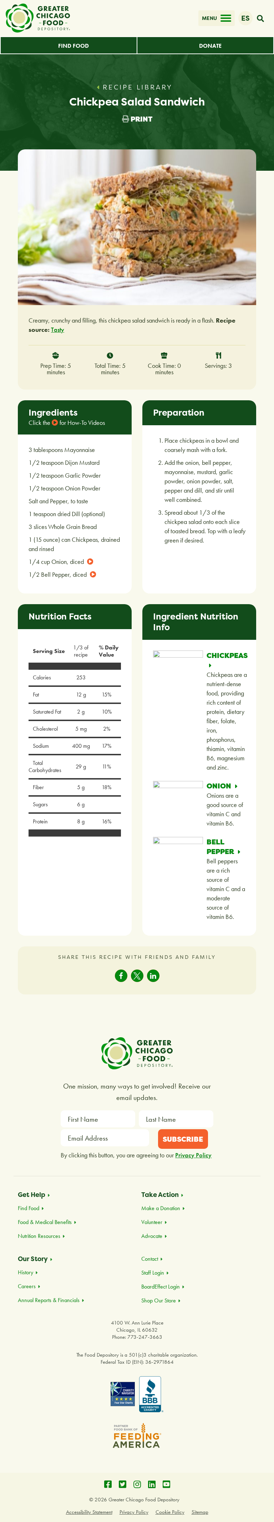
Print (140, 119)
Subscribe (183, 1139)
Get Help (31, 1195)
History (25, 1272)
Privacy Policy (193, 1155)
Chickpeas (227, 655)
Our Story (33, 1259)
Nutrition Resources (39, 1236)
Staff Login (152, 1272)
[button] (121, 976)
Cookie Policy (170, 1512)
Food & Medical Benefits (45, 1222)
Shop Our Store (158, 1300)
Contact (149, 1259)
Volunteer (151, 1222)
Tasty (57, 329)
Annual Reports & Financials (49, 1300)
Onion (220, 786)
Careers (27, 1286)
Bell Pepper (221, 846)
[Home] (38, 18)
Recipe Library (138, 87)
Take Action (160, 1195)
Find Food (73, 46)
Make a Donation (160, 1208)
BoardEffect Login (160, 1286)
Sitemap (200, 1512)
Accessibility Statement (89, 1512)
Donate (210, 46)
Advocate (151, 1236)
